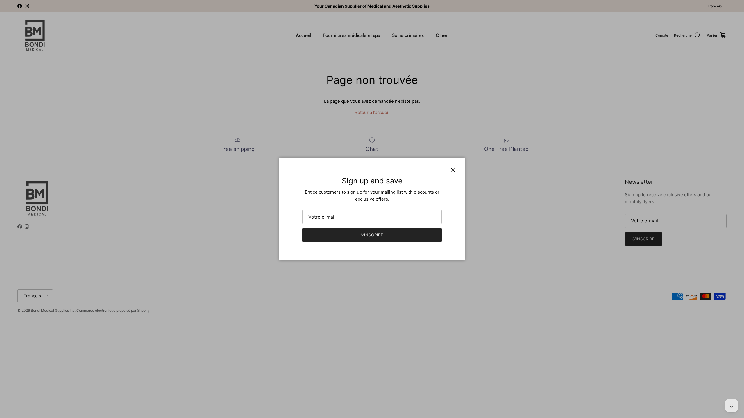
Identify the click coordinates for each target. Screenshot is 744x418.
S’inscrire (372, 235)
